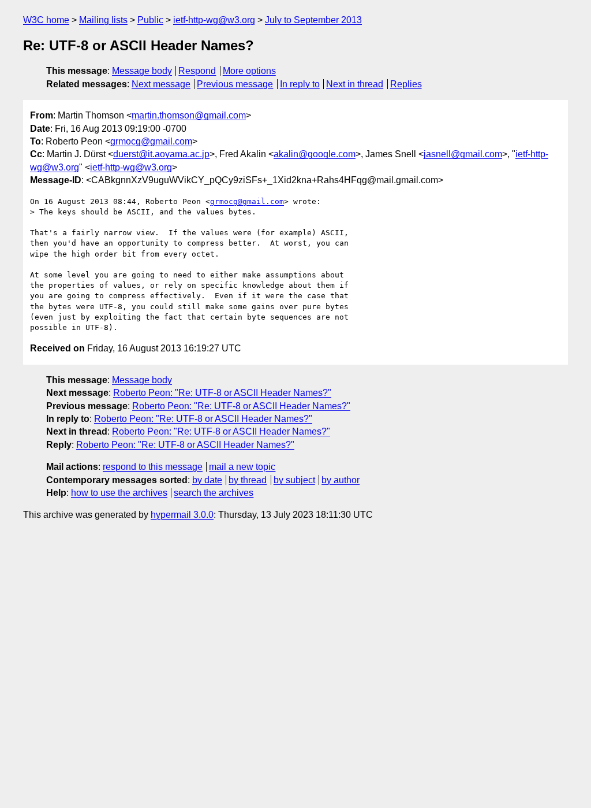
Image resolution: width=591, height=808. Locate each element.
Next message (161, 84)
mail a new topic (242, 467)
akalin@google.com (315, 154)
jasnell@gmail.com (463, 154)
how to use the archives (119, 493)
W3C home (46, 20)
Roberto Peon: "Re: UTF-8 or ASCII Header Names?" (222, 393)
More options (249, 71)
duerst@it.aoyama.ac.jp (161, 154)
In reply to (300, 84)
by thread (248, 480)
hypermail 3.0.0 (182, 515)
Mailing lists (103, 20)
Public (150, 20)
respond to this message (153, 467)
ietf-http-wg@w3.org (214, 20)
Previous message (235, 84)
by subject (294, 480)
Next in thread (354, 84)
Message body (142, 71)
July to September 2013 (313, 20)
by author (340, 480)
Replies (406, 84)
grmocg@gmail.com (151, 141)
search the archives (213, 493)
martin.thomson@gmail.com (189, 115)
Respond (197, 71)
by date (207, 480)
